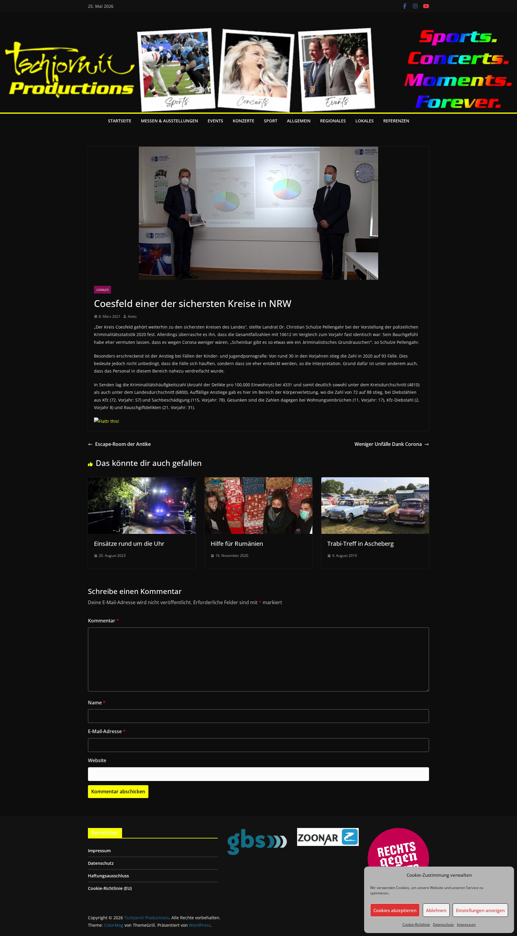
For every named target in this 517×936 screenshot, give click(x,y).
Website (97, 760)
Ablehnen (436, 910)
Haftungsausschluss (108, 876)
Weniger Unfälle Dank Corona (388, 444)
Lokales (364, 121)
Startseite (119, 121)
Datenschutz (443, 924)
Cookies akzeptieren (394, 910)
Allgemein (299, 121)
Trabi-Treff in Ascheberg (360, 544)
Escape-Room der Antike (123, 444)
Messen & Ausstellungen (169, 121)
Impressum (466, 924)
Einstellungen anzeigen (480, 910)
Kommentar (103, 620)
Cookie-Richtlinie (416, 924)
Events (215, 121)
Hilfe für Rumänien (237, 544)
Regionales (333, 121)
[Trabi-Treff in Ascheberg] (375, 481)
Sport (270, 121)
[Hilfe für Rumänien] (258, 481)
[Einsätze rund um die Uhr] (142, 481)
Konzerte (243, 121)
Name (97, 702)
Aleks (132, 316)
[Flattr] (106, 421)
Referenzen (396, 121)
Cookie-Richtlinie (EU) (110, 888)
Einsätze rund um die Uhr (129, 544)
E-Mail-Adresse (107, 731)
